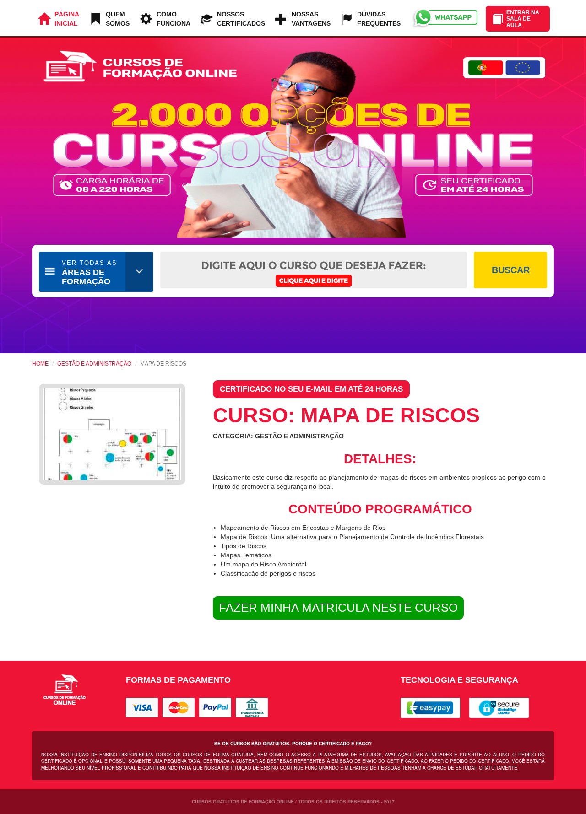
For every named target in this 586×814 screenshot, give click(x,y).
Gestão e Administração (94, 364)
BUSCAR (511, 270)
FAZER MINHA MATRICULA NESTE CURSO (338, 608)
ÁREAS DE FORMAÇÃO (89, 272)
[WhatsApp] (444, 18)
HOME (40, 364)
